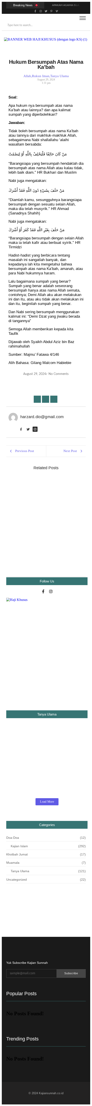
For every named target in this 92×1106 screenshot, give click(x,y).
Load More (47, 801)
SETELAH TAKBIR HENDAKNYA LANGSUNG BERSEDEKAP (36, 548)
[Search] (84, 25)
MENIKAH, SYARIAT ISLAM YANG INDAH (44, 484)
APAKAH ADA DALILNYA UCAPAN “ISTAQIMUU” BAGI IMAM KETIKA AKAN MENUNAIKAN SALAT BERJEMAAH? (46, 747)
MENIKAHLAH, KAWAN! (28, 514)
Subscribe (71, 973)
